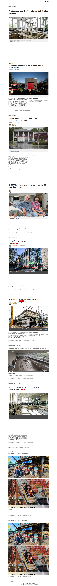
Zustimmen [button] (29, 584)
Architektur (15, 2)
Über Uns (10, 2)
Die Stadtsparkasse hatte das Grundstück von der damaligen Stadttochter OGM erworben (18, 225)
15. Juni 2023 (10, 509)
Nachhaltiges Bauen (35, 2)
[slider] (27, 371)
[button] (28, 361)
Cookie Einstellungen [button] (23, 584)
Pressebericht (28, 55)
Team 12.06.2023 (12, 451)
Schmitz (21, 55)
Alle (15, 447)
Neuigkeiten (25, 55)
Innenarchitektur (28, 2)
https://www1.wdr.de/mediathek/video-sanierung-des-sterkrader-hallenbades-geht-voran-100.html (20, 375)
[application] (28, 361)
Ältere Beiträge (10, 581)
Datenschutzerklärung (34, 584)
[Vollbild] (47, 371)
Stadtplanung (20, 2)
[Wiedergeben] (9, 371)
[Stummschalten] (46, 371)
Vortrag (26, 447)
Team (28, 447)
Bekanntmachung (18, 447)
